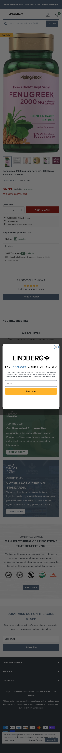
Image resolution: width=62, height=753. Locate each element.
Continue (31, 391)
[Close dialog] (56, 347)
